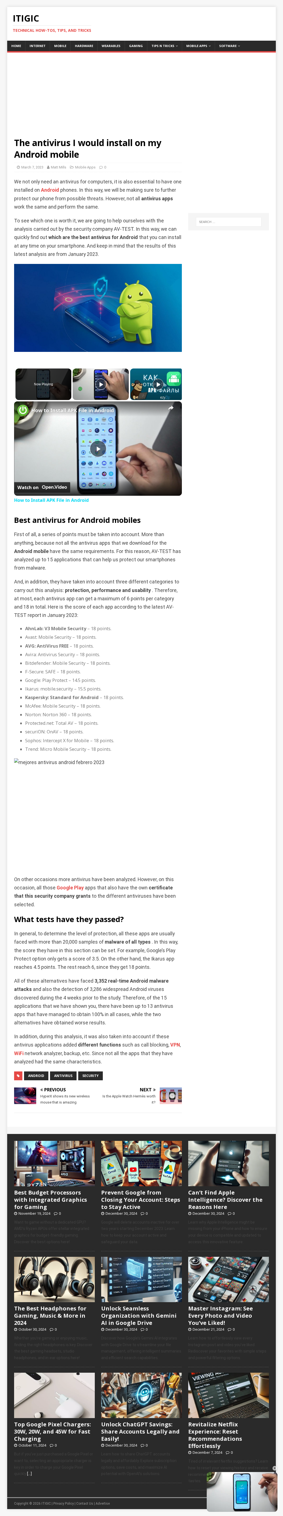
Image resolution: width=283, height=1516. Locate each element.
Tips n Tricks (162, 46)
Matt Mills (58, 167)
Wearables (111, 46)
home (16, 46)
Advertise (103, 1503)
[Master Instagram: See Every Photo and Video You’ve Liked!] (228, 1299)
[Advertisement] (141, 91)
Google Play (70, 888)
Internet (38, 46)
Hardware (84, 46)
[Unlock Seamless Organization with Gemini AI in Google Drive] (141, 1299)
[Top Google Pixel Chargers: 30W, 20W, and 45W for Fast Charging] (54, 1415)
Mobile (60, 46)
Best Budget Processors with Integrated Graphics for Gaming (50, 1200)
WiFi (18, 1053)
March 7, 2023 (32, 167)
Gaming (136, 46)
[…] (29, 1473)
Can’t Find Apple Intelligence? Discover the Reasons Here (225, 1200)
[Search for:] (228, 222)
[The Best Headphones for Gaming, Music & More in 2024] (54, 1299)
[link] (22, 410)
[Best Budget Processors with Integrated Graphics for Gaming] (54, 1183)
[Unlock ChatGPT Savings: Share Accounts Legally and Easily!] (141, 1415)
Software (228, 46)
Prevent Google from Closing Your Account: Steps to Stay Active (140, 1200)
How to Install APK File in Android (72, 410)
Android (50, 190)
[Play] (100, 384)
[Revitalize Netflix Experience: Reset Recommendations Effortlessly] (228, 1415)
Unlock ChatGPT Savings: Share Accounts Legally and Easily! (140, 1431)
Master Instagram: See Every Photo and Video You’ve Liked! (220, 1315)
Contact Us (84, 1503)
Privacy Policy (63, 1503)
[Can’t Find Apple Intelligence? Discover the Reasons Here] (228, 1183)
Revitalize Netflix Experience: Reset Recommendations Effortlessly (215, 1435)
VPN (175, 1045)
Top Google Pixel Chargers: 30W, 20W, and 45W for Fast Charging (52, 1431)
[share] (171, 408)
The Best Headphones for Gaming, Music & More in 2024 (50, 1315)
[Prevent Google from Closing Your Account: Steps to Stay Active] (141, 1183)
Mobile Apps (196, 46)
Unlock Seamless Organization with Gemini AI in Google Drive (139, 1315)
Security (90, 1075)
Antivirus (63, 1075)
